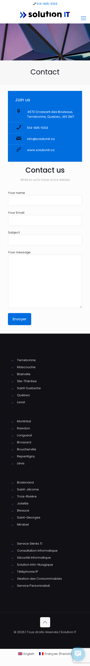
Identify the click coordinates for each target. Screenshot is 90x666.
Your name (16, 192)
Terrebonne (26, 360)
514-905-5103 (46, 3)
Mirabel (23, 524)
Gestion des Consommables (39, 578)
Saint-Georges (28, 517)
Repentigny (26, 456)
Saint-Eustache (29, 388)
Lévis (20, 463)
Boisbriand (25, 482)
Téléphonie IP (27, 571)
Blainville (23, 374)
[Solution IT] (45, 14)
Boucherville (26, 449)
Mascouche (26, 367)
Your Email (16, 212)
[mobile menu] (83, 18)
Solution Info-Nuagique (35, 564)
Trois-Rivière (27, 496)
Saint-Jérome (28, 489)
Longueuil (24, 435)
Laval (21, 402)
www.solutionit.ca (40, 150)
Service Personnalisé (33, 585)
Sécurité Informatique (34, 557)
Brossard (24, 442)
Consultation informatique (37, 550)
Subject (14, 232)
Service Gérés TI (29, 543)
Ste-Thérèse (27, 381)
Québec (23, 395)
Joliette (23, 503)
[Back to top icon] (45, 622)
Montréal (24, 421)
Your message (19, 252)
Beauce (23, 510)
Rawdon (23, 428)
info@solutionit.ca (41, 139)
